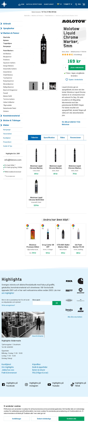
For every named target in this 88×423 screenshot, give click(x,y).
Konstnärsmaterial (11, 116)
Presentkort (7, 142)
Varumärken (7, 134)
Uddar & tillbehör (8, 102)
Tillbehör (34, 138)
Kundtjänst (49, 4)
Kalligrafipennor (8, 87)
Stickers (6, 111)
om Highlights (8, 293)
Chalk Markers (8, 75)
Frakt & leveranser (9, 373)
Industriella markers (10, 69)
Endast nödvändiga (44, 419)
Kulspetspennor (8, 81)
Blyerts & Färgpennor (10, 90)
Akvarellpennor (8, 84)
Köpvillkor (36, 364)
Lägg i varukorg (77, 67)
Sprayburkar (8, 28)
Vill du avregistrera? (8, 305)
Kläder (6, 125)
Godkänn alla (71, 419)
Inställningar (16, 419)
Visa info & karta (37, 336)
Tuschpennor (7, 78)
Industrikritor (7, 72)
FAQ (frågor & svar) (40, 373)
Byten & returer (38, 370)
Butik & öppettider (34, 4)
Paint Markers (8, 50)
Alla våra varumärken (75, 317)
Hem (22, 4)
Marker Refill (7, 96)
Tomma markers (9, 99)
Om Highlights (8, 367)
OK (57, 303)
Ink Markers (7, 54)
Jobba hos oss (8, 370)
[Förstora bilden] (43, 49)
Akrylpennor (7, 57)
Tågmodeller (7, 105)
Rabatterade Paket (9, 108)
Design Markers (8, 66)
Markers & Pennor (11, 33)
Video (62, 138)
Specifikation (49, 138)
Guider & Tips (7, 146)
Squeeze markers (9, 63)
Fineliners (6, 60)
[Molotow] (74, 21)
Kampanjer (7, 130)
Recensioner (75, 138)
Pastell (5, 93)
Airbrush (7, 24)
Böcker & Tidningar (11, 120)
